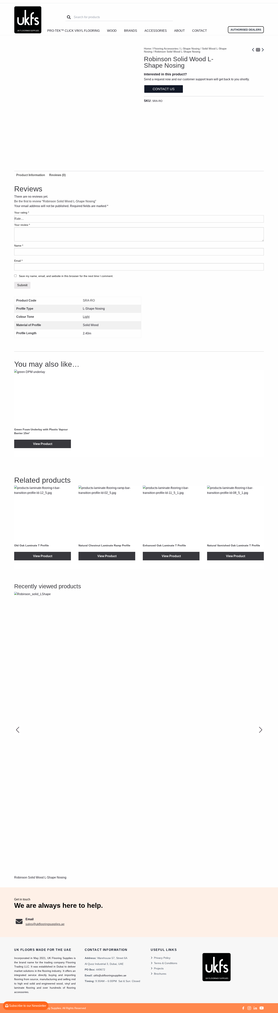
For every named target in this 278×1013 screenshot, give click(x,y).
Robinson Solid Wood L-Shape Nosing (40, 877)
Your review (22, 224)
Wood (112, 30)
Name (18, 245)
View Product (42, 443)
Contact (199, 30)
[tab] (57, 175)
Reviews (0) (57, 175)
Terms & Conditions (165, 963)
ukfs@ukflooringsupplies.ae (109, 975)
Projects (159, 968)
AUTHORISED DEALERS (246, 29)
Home (147, 48)
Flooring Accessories (165, 48)
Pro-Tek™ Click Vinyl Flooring (73, 30)
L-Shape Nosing (190, 48)
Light (86, 316)
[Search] (68, 17)
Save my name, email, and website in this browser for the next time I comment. (66, 276)
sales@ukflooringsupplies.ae (45, 924)
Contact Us (164, 89)
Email (18, 260)
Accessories (155, 30)
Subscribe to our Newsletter (27, 1005)
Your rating (21, 212)
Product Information (30, 175)
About (179, 30)
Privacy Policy (162, 957)
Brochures (160, 973)
